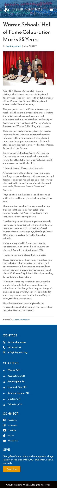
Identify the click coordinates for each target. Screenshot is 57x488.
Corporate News (21, 319)
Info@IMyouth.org (17, 352)
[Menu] (51, 9)
